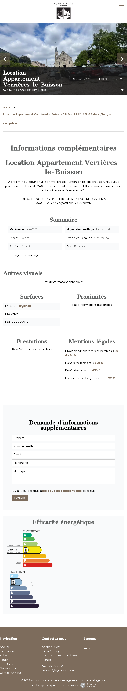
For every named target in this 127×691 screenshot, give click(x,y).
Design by (91, 685)
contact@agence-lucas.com (60, 670)
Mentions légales (64, 680)
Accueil (7, 107)
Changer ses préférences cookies (56, 685)
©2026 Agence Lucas (35, 680)
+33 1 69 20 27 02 (53, 665)
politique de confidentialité (62, 490)
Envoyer (20, 498)
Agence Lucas (51, 647)
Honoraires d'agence (92, 680)
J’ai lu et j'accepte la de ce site (55, 490)
